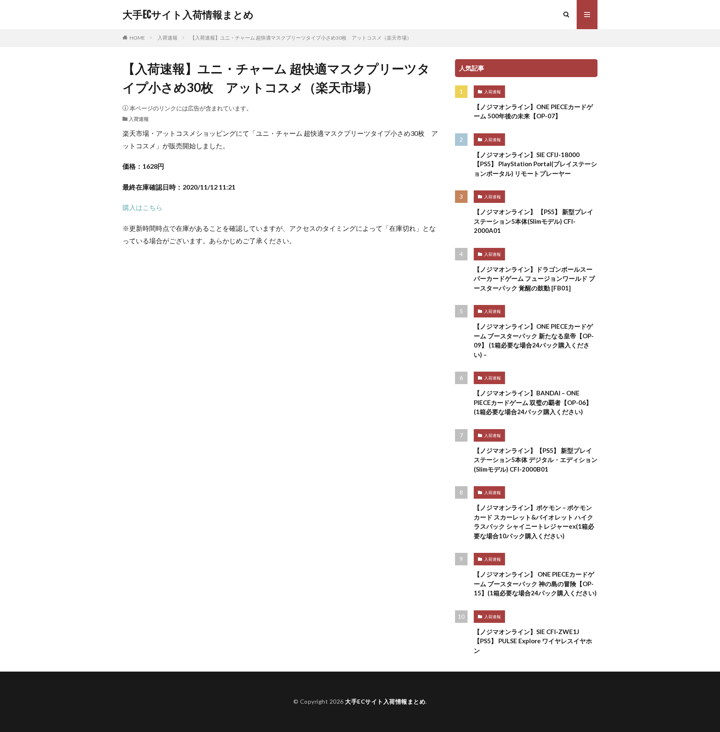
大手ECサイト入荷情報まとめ (188, 15)
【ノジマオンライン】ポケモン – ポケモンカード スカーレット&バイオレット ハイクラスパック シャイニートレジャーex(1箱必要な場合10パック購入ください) (534, 522)
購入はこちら (142, 207)
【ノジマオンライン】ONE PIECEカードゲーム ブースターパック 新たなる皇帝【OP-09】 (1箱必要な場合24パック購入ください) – (534, 340)
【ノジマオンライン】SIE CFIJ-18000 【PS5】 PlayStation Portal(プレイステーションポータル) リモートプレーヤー (535, 164)
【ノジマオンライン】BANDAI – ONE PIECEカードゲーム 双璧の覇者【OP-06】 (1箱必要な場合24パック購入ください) (533, 402)
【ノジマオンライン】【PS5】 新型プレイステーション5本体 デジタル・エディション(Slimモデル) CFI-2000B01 (536, 460)
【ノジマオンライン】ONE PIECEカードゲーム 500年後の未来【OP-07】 (533, 111)
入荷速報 (168, 38)
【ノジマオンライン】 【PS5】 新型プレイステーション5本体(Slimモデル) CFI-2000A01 (533, 221)
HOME (137, 38)
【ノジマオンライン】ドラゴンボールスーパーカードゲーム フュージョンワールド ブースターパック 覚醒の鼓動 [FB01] (534, 278)
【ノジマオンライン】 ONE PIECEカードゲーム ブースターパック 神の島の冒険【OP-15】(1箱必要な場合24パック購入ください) (535, 583)
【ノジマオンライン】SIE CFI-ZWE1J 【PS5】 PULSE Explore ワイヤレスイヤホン (533, 641)
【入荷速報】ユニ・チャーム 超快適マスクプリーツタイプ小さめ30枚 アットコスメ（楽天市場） (301, 38)
